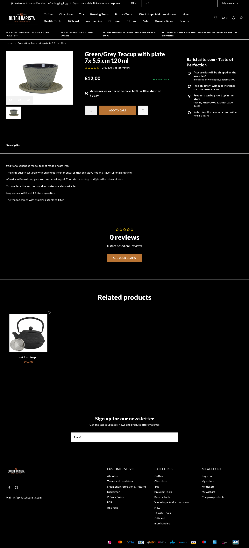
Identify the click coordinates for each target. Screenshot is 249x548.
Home (9, 43)
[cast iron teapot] (28, 333)
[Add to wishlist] (143, 110)
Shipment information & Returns (126, 486)
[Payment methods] (109, 542)
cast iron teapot (28, 357)
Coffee (48, 14)
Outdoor (114, 21)
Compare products (213, 497)
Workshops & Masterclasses (157, 14)
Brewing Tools (99, 14)
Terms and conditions (120, 481)
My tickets (208, 486)
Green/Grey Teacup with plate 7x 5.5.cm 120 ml (42, 43)
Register (207, 476)
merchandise (93, 21)
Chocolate (66, 14)
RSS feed (112, 507)
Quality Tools (52, 21)
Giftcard (73, 21)
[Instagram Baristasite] (16, 487)
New (186, 14)
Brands (184, 21)
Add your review (124, 257)
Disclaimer (113, 491)
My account (229, 3)
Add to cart (117, 110)
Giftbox (131, 21)
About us (112, 476)
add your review (121, 67)
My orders (208, 481)
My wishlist (208, 491)
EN (132, 3)
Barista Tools (124, 14)
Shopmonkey (61, 542)
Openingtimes (164, 21)
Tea (81, 14)
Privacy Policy (115, 497)
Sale (145, 21)
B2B (109, 502)
